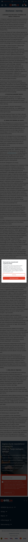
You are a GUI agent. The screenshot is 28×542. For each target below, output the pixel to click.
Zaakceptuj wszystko (14, 278)
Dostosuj (14, 274)
